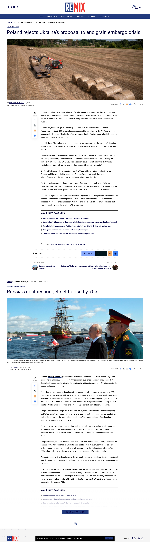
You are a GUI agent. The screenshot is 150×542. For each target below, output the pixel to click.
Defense (10, 286)
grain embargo (56, 244)
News (9, 27)
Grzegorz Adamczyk (16, 103)
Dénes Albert (14, 367)
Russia (22, 286)
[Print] (130, 104)
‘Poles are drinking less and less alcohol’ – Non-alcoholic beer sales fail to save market (66, 218)
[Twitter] (11, 7)
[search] (136, 7)
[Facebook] (8, 7)
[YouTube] (14, 7)
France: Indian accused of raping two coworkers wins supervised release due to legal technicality (68, 234)
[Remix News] (75, 7)
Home (9, 22)
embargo (61, 143)
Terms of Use (77, 538)
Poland (15, 27)
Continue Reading (75, 512)
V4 (87, 244)
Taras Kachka (86, 112)
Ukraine (83, 244)
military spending (55, 377)
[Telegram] (17, 7)
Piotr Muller (65, 244)
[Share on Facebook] (120, 104)
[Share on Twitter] (123, 104)
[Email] (126, 104)
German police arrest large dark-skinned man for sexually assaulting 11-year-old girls (65, 230)
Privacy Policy (65, 538)
